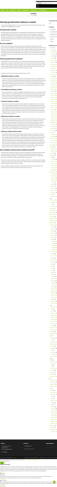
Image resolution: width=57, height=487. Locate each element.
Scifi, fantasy (52, 337)
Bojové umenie (53, 362)
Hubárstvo (53, 184)
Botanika (53, 243)
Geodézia (52, 274)
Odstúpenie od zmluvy (43, 457)
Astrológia (53, 231)
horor (52, 340)
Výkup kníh (12, 10)
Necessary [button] (2, 472)
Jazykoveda (53, 282)
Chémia (52, 253)
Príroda (52, 311)
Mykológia (53, 299)
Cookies (51, 41)
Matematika (53, 293)
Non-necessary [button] (3, 479)
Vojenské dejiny (54, 169)
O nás (7, 10)
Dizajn (52, 398)
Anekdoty (52, 49)
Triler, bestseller (54, 118)
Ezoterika (51, 147)
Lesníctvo (52, 286)
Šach (52, 194)
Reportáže (53, 91)
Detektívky (53, 62)
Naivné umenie (54, 411)
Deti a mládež (52, 130)
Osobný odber (34, 10)
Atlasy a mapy (53, 235)
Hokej (52, 366)
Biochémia (53, 237)
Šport (51, 360)
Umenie (51, 390)
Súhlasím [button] (36, 459)
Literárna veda (53, 291)
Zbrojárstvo (52, 427)
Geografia (53, 276)
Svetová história (54, 167)
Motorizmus (52, 216)
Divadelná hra (53, 394)
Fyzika (52, 270)
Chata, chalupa (54, 175)
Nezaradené (52, 222)
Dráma (52, 68)
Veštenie (52, 153)
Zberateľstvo (52, 425)
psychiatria (54, 354)
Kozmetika (52, 208)
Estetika (52, 264)
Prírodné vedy (53, 313)
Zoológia (52, 325)
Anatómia (53, 227)
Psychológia (53, 352)
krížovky (53, 182)
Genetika (52, 272)
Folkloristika (52, 155)
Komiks (52, 404)
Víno (51, 204)
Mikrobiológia (54, 245)
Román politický (54, 99)
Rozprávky (53, 136)
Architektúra (53, 229)
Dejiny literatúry (54, 392)
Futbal (52, 364)
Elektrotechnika (54, 260)
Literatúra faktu (53, 212)
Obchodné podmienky (34, 457)
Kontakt (19, 10)
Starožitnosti (52, 374)
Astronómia (53, 233)
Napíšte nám (26, 10)
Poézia (52, 76)
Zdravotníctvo (53, 323)
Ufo (50, 388)
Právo (52, 309)
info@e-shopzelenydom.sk (29, 448)
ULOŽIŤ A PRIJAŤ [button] (3, 486)
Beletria (51, 47)
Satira (51, 335)
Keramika (52, 402)
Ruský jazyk (53, 128)
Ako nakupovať (42, 10)
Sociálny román (54, 113)
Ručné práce (53, 192)
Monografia (53, 408)
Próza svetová (53, 82)
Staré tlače (52, 372)
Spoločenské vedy (53, 344)
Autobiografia (53, 54)
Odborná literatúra (53, 224)
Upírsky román (53, 120)
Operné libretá (53, 413)
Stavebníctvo (53, 382)
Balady (52, 132)
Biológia (52, 239)
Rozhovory (53, 109)
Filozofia (52, 346)
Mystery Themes (14, 457)
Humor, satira (53, 72)
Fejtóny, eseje (53, 70)
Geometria (53, 280)
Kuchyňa (52, 186)
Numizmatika (53, 188)
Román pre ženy (54, 101)
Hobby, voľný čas (53, 171)
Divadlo (52, 396)
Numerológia (53, 301)
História (51, 157)
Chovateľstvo (53, 178)
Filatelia (52, 268)
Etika (51, 266)
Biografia (52, 56)
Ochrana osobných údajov (29, 459)
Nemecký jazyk (53, 126)
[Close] (2, 463)
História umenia (54, 400)
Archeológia (53, 159)
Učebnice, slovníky (53, 386)
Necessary (3, 473)
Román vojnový (54, 105)
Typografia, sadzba (53, 384)
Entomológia (53, 262)
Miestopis (52, 406)
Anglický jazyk (53, 124)
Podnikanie (52, 331)
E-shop (2, 10)
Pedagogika (53, 348)
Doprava (52, 258)
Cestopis (52, 58)
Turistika (52, 370)
